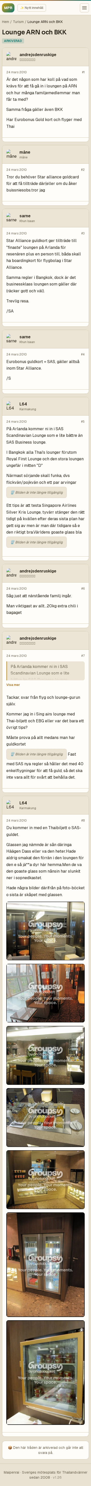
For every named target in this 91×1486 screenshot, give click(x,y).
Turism (18, 21)
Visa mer (13, 685)
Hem (5, 21)
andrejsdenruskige (37, 54)
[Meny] (84, 7)
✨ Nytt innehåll (31, 8)
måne (24, 152)
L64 (23, 404)
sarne (25, 216)
